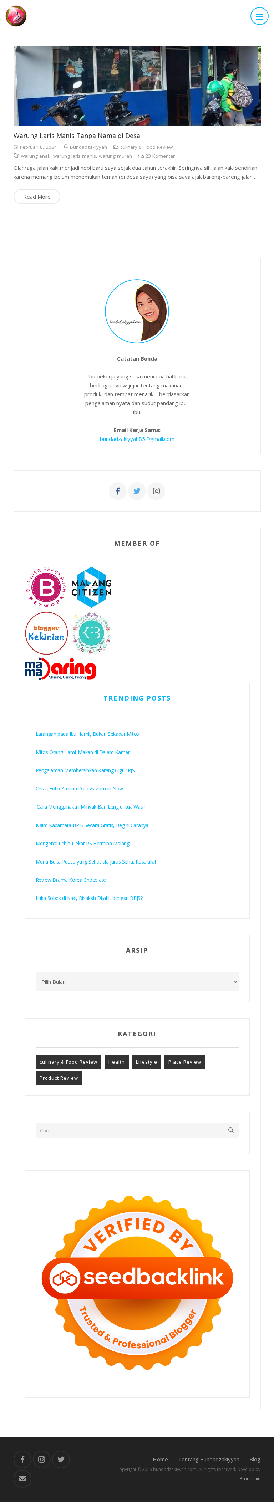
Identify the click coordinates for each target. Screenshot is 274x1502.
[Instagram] (156, 491)
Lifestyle (146, 1062)
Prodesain (250, 1479)
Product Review (59, 1078)
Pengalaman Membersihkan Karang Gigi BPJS (85, 770)
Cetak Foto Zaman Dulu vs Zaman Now (79, 788)
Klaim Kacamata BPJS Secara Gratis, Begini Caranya (92, 825)
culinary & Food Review (146, 147)
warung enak (35, 156)
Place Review (184, 1062)
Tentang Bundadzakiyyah (208, 1459)
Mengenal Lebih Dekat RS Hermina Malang (83, 843)
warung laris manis (74, 156)
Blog (254, 1459)
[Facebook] (118, 491)
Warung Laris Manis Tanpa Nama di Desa (77, 135)
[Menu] (259, 16)
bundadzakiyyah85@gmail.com (137, 438)
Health (116, 1062)
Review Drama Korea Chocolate (71, 879)
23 (160, 156)
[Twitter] (137, 491)
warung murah (115, 156)
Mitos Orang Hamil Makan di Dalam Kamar (83, 752)
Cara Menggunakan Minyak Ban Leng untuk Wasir (91, 806)
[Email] (22, 1479)
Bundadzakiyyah (88, 147)
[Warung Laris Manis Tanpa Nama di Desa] (137, 86)
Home (160, 1459)
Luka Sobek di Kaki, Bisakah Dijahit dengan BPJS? (89, 898)
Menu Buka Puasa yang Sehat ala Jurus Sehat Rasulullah (97, 861)
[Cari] (231, 1130)
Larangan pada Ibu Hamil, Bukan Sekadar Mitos (87, 733)
